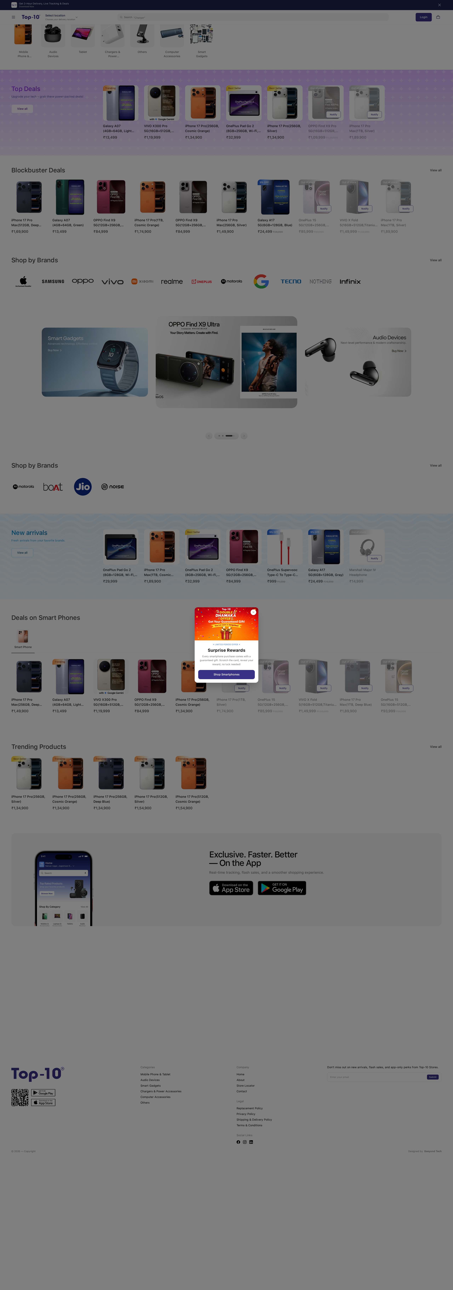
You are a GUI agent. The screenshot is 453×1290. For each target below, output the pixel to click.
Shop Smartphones (227, 674)
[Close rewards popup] (253, 612)
